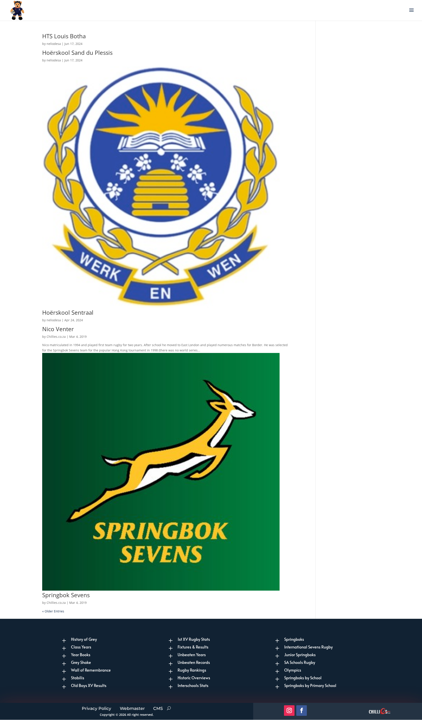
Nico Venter (58, 329)
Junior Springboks (300, 654)
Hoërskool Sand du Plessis (77, 53)
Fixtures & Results (193, 647)
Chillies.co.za (56, 336)
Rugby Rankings (192, 670)
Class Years (81, 647)
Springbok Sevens (66, 595)
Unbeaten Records (194, 662)
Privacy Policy (96, 708)
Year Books (80, 654)
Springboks (294, 639)
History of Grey (84, 639)
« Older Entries (53, 611)
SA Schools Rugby (299, 662)
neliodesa (54, 44)
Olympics (292, 670)
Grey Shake (81, 662)
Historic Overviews (194, 677)
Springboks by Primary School (310, 685)
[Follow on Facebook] (301, 710)
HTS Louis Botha (64, 36)
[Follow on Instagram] (289, 710)
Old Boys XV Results (88, 685)
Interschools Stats (193, 685)
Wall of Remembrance (91, 670)
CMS (158, 708)
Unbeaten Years (192, 654)
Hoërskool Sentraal (67, 312)
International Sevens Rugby (308, 647)
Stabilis (77, 677)
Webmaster (132, 708)
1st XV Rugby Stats (194, 639)
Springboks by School (303, 677)
